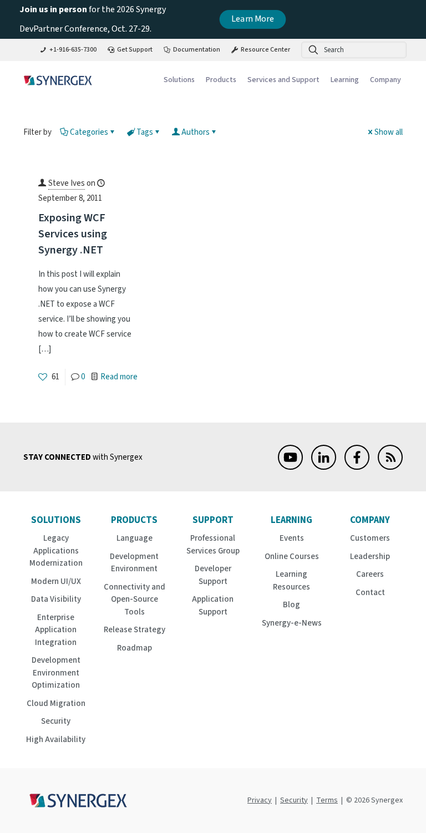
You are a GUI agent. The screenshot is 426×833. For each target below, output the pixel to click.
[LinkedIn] (323, 467)
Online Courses (292, 556)
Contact (370, 592)
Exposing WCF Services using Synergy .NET (72, 234)
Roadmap (134, 648)
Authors (195, 132)
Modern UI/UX (56, 581)
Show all (388, 132)
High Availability (55, 739)
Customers (370, 538)
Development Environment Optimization (56, 672)
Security (55, 721)
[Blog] (390, 467)
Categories (89, 132)
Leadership (370, 556)
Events (292, 538)
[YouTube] (290, 467)
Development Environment (134, 563)
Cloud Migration (56, 703)
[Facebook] (356, 467)
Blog (291, 605)
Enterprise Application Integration (56, 630)
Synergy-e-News (292, 623)
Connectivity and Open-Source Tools (134, 599)
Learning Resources (291, 580)
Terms (327, 800)
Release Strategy (134, 630)
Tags (144, 132)
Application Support (213, 605)
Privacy (259, 800)
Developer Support (213, 575)
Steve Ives (66, 183)
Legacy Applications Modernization (56, 550)
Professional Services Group (213, 544)
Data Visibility (56, 599)
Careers (370, 574)
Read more (119, 377)
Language (134, 538)
